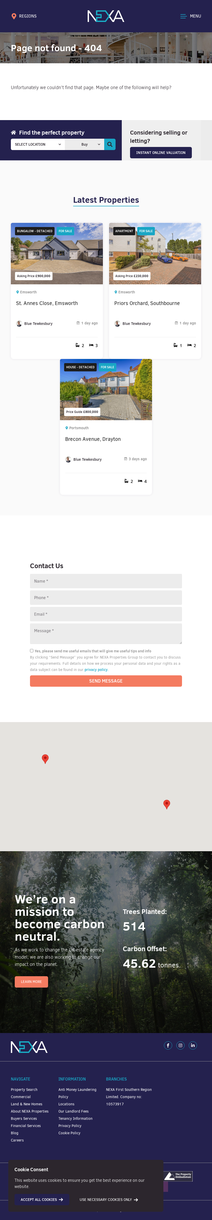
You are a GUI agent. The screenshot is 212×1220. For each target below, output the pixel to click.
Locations (66, 1104)
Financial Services (26, 1125)
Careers (17, 1140)
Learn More (31, 981)
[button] (166, 804)
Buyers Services (24, 1118)
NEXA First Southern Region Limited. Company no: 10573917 (129, 1097)
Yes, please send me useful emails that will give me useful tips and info (93, 651)
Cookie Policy (69, 1133)
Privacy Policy (69, 1125)
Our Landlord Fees (73, 1111)
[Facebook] (168, 1045)
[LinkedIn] (193, 1045)
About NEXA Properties (30, 1111)
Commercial (21, 1096)
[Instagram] (180, 1045)
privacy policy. (97, 669)
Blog (14, 1133)
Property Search (24, 1089)
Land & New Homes (26, 1104)
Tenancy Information (75, 1118)
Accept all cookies (39, 1199)
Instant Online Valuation (161, 152)
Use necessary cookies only (106, 1199)
